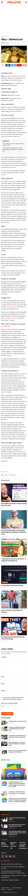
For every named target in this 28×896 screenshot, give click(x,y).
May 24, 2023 (11, 739)
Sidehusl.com (12, 475)
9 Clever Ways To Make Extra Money (12, 585)
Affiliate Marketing (3, 843)
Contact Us (10, 889)
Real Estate (13, 846)
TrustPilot (5, 326)
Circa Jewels (14, 318)
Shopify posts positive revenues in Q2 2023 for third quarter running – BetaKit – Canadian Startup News (18, 800)
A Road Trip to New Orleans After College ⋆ (12, 864)
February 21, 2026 (12, 795)
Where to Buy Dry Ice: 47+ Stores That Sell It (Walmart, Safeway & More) (17, 744)
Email (3, 683)
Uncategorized (23, 848)
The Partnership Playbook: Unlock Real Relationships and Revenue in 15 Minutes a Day (13, 149)
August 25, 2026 (5, 563)
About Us (3, 889)
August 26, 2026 (5, 507)
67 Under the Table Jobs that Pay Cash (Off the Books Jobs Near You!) (17, 729)
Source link (4, 471)
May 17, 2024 (11, 788)
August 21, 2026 (5, 641)
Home (2, 36)
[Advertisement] (14, 21)
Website (3, 690)
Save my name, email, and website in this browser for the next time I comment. (13, 698)
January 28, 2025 (12, 732)
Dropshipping (4, 846)
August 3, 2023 (12, 803)
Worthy (6, 318)
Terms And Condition (16, 887)
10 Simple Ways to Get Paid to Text (17, 721)
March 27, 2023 (5, 778)
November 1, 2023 (15, 43)
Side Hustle (7, 36)
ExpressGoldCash (11, 307)
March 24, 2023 (12, 723)
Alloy (6, 475)
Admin (7, 43)
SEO (11, 848)
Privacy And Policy (5, 887)
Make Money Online (13, 843)
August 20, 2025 (12, 747)
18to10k (14, 2)
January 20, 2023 (12, 754)
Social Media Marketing (22, 845)
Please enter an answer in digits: (9, 703)
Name (3, 676)
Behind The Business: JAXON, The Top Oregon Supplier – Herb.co (12, 775)
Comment (4, 657)
